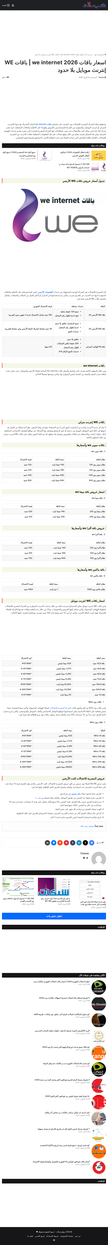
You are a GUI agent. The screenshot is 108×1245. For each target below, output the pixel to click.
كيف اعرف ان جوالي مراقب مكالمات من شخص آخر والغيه (67, 1112)
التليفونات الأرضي (45, 292)
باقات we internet (43, 124)
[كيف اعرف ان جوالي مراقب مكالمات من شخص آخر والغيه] (99, 1118)
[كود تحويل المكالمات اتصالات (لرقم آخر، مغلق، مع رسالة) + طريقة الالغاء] (99, 1020)
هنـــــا (38, 798)
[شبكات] (94, 5)
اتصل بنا (30, 1236)
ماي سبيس (76, 793)
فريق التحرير (39, 1236)
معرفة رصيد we (87, 826)
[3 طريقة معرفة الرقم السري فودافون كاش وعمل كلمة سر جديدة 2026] (99, 1085)
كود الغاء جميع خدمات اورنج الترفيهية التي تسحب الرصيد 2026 (66, 1047)
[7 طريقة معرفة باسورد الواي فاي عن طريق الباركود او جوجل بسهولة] (99, 1135)
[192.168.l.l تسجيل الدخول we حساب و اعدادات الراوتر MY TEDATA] (98, 167)
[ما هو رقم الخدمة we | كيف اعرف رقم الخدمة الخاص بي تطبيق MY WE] (54, 887)
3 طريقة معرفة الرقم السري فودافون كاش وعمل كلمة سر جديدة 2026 (62, 1080)
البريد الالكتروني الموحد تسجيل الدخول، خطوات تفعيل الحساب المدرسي (62, 1030)
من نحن (78, 1236)
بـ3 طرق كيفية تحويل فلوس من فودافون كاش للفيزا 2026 (67, 1096)
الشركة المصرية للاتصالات (60, 708)
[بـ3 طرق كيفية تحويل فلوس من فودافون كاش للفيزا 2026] (99, 1102)
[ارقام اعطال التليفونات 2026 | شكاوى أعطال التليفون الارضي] (98, 155)
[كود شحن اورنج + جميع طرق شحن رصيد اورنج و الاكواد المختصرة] (99, 1151)
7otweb (101, 77)
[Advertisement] (54, 30)
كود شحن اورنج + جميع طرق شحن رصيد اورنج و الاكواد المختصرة (65, 1145)
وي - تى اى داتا (90, 54)
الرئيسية (101, 54)
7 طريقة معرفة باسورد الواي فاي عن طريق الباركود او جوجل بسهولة (64, 1129)
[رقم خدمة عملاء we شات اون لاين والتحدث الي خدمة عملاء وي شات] (90, 888)
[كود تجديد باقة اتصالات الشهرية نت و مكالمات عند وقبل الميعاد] (99, 1069)
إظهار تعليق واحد (54, 916)
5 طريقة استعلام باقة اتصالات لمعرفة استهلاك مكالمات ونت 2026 (64, 998)
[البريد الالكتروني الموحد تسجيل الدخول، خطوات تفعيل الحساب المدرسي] (99, 1036)
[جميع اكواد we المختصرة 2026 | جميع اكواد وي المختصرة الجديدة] (44, 155)
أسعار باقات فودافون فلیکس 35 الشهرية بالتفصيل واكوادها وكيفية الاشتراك (61, 1161)
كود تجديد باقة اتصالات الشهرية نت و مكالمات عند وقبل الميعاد (66, 1063)
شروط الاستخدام (52, 1236)
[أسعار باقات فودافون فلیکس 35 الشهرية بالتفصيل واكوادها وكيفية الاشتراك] (99, 1167)
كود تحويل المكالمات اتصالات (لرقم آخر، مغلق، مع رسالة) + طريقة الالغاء (62, 1014)
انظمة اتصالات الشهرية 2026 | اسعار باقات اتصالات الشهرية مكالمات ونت (61, 981)
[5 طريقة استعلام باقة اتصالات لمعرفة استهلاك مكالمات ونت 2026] (99, 1004)
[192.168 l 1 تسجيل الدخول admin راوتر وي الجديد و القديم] (18, 887)
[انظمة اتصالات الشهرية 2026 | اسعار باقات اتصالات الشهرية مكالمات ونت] (99, 987)
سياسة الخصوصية (66, 1236)
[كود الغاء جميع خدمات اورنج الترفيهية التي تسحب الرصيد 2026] (99, 1053)
